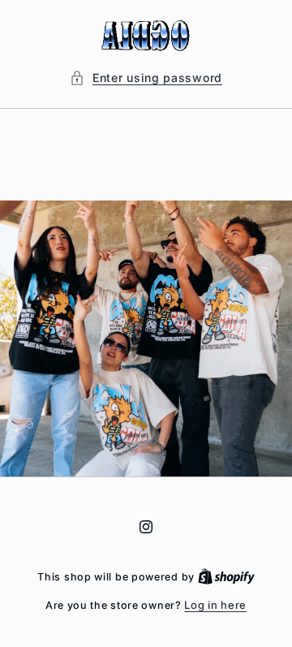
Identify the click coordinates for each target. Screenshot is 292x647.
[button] (146, 77)
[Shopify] (226, 576)
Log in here (215, 604)
